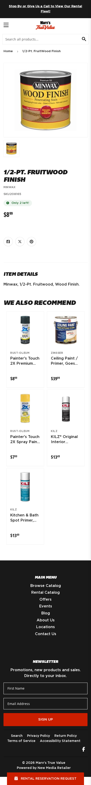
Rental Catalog (45, 592)
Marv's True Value (50, 763)
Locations (45, 627)
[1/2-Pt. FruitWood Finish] (11, 148)
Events (45, 606)
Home (8, 51)
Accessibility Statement (60, 741)
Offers (45, 599)
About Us (46, 620)
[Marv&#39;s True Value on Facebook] (83, 750)
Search (17, 736)
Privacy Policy (38, 736)
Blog (45, 613)
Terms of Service (21, 741)
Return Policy (65, 736)
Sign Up (45, 719)
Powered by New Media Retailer (44, 768)
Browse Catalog (45, 586)
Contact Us (45, 634)
